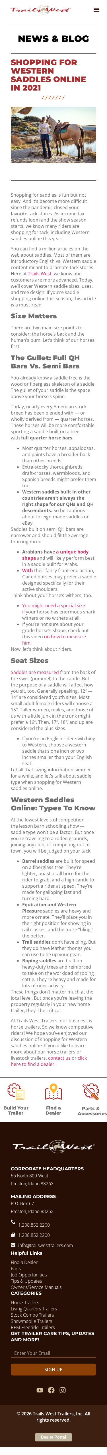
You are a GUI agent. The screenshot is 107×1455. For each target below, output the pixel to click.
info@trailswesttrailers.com (45, 1245)
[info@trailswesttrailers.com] (13, 1245)
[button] (96, 9)
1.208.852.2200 (34, 1225)
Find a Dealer (53, 1110)
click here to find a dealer (49, 1061)
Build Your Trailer (15, 1110)
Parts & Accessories (92, 1111)
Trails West (40, 274)
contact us (59, 1058)
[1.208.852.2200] (13, 1222)
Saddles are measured (35, 672)
